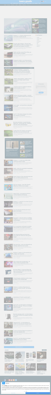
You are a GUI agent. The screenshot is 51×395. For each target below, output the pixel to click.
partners (6, 385)
